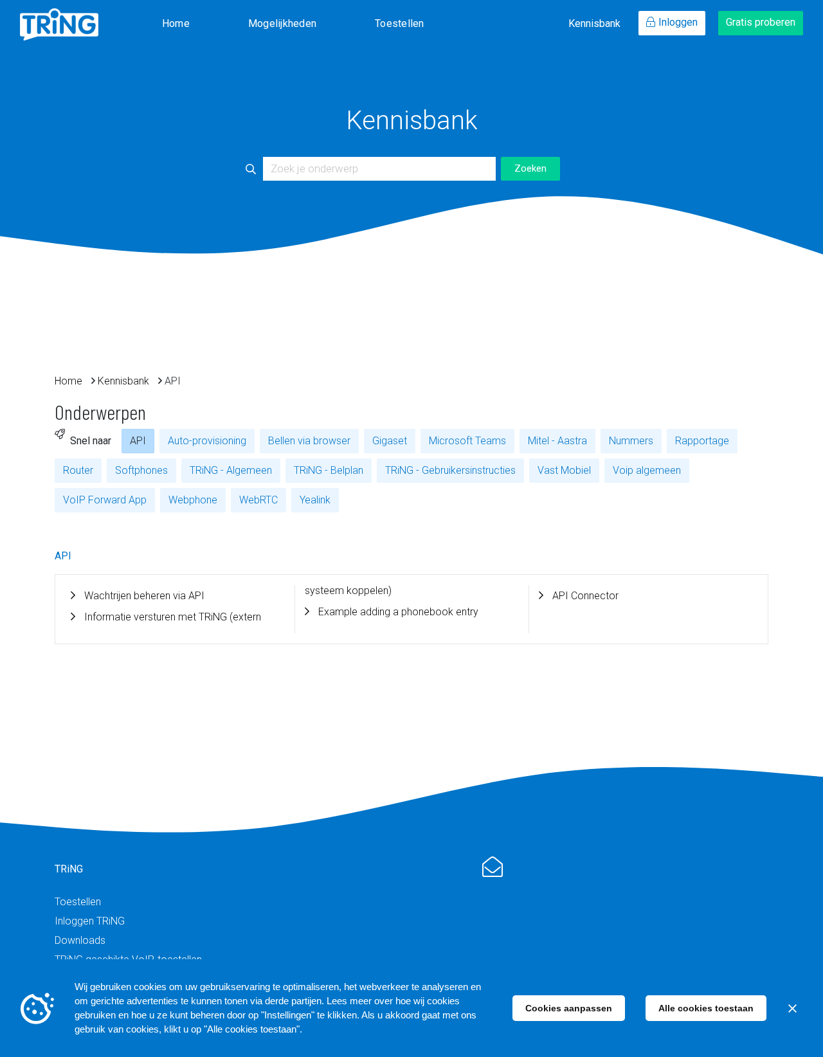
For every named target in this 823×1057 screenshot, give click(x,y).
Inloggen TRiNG (90, 921)
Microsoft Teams (467, 441)
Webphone (192, 500)
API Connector (585, 596)
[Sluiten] (792, 1008)
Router (78, 470)
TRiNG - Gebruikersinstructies (450, 470)
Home (176, 23)
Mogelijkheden (282, 23)
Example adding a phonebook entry (398, 612)
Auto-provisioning (207, 441)
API (138, 441)
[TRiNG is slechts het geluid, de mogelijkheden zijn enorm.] (59, 24)
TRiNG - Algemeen (231, 470)
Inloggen (678, 22)
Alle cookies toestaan (706, 1008)
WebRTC (258, 500)
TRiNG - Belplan (328, 470)
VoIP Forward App (105, 500)
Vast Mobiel (564, 470)
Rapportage (702, 441)
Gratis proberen (760, 22)
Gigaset (389, 441)
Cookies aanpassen (568, 1008)
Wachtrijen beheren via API (144, 596)
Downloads (80, 940)
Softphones (141, 470)
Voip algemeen (647, 470)
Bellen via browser (309, 441)
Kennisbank (594, 23)
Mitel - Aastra (557, 441)
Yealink (315, 500)
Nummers (631, 441)
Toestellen (399, 23)
